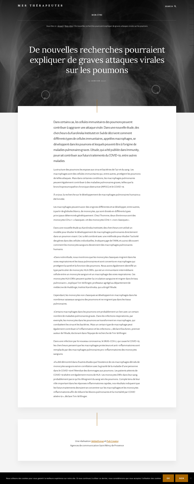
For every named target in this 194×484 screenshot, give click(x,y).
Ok (168, 478)
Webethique (97, 441)
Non (181, 478)
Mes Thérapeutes (41, 5)
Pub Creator (112, 441)
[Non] (190, 478)
